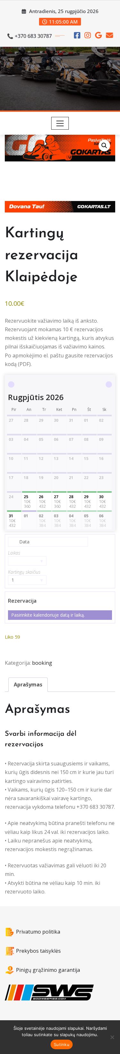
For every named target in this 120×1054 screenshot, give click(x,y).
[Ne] (112, 1037)
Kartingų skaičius (24, 572)
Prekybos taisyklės (38, 950)
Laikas (14, 553)
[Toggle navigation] (60, 123)
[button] (104, 145)
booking (42, 662)
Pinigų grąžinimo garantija (48, 969)
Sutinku (61, 1044)
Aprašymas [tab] (28, 684)
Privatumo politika (38, 931)
